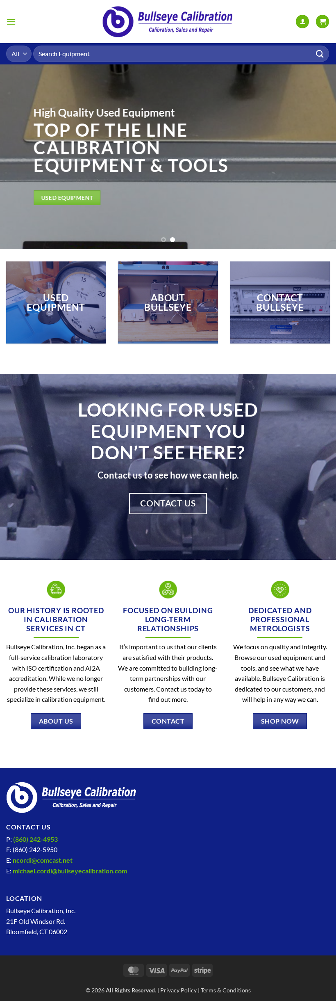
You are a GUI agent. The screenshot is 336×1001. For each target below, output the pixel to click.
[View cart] (322, 21)
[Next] (318, 156)
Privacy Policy (178, 990)
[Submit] (320, 54)
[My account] (302, 21)
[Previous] (17, 156)
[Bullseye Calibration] (168, 21)
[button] (11, 21)
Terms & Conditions (226, 990)
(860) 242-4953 (35, 839)
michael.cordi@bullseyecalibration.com (70, 871)
